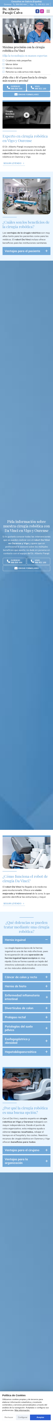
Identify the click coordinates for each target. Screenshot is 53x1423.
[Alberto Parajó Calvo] (12, 11)
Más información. (22, 1410)
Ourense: (15, 4)
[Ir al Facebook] (37, 11)
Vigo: (39, 4)
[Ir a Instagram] (42, 11)
